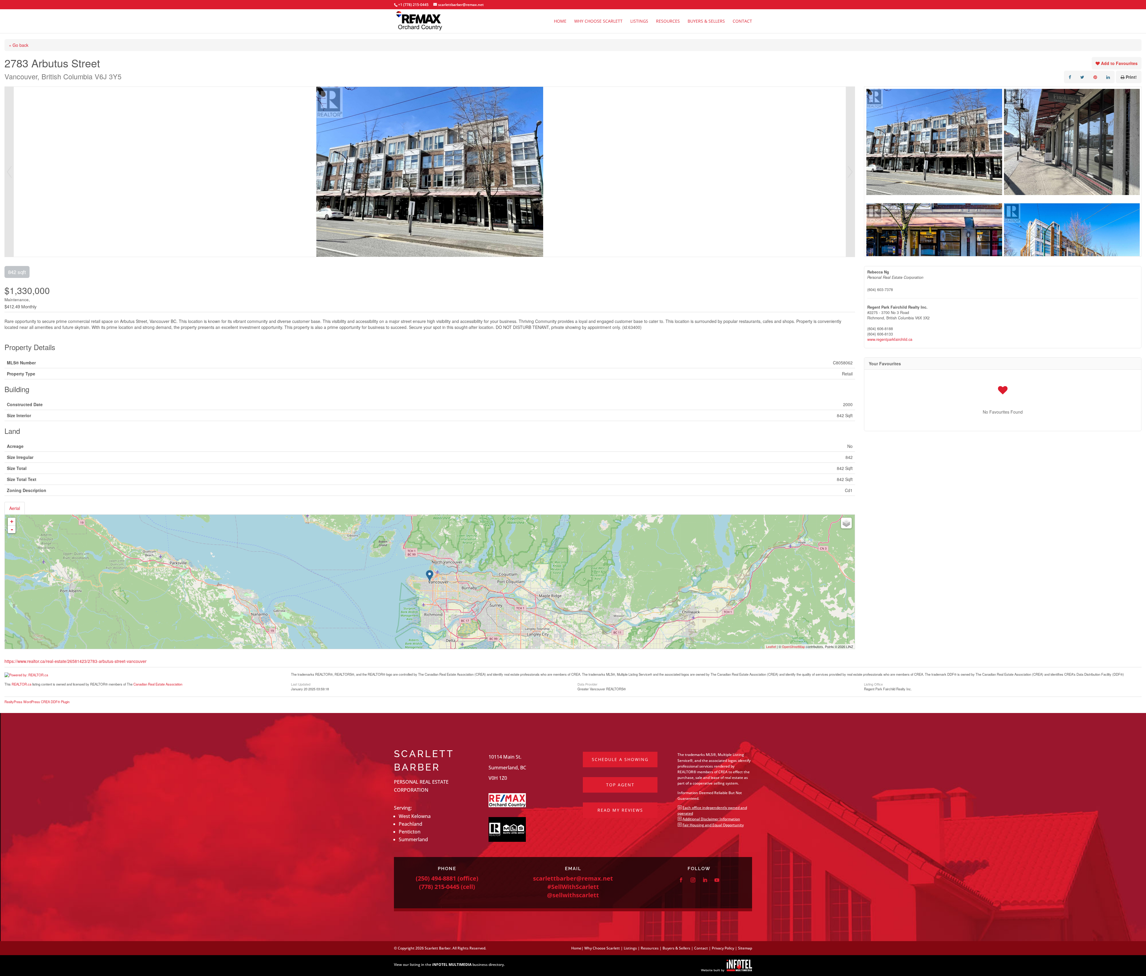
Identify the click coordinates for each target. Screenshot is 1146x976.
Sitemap (745, 948)
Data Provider (587, 684)
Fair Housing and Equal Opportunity (713, 824)
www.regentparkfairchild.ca (889, 339)
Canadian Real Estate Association (157, 684)
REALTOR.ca (21, 684)
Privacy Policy (723, 948)
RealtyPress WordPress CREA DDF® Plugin (37, 701)
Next (850, 172)
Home (560, 21)
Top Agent (620, 785)
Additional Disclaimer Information (711, 819)
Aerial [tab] (14, 508)
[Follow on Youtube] (717, 880)
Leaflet (771, 646)
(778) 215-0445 (439, 887)
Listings (639, 21)
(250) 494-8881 (436, 878)
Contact (742, 21)
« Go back (18, 45)
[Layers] (846, 523)
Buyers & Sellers (706, 21)
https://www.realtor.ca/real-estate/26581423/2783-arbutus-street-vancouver (75, 661)
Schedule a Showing (620, 759)
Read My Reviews (620, 810)
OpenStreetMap (793, 646)
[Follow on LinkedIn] (705, 880)
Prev (9, 172)
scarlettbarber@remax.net (573, 878)
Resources (668, 21)
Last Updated (300, 684)
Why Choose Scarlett (598, 21)
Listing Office (873, 684)
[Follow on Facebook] (681, 880)
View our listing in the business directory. (449, 964)
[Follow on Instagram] (693, 880)
